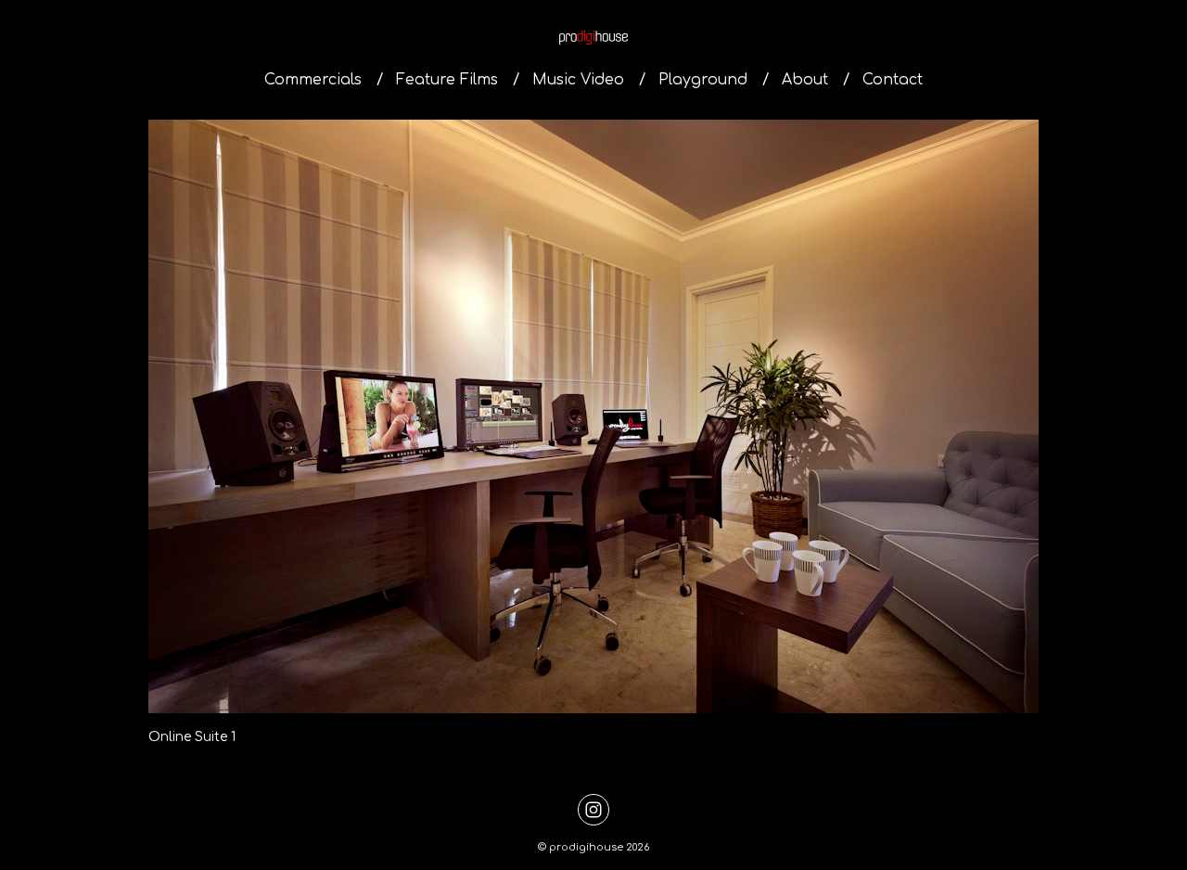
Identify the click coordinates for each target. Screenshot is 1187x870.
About (805, 79)
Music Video (578, 79)
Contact (892, 79)
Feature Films (447, 79)
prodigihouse (586, 847)
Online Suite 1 (192, 737)
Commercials (313, 79)
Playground (702, 79)
